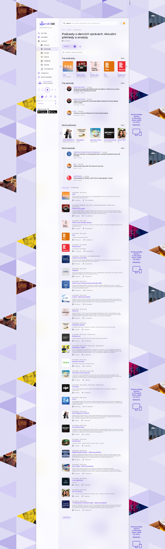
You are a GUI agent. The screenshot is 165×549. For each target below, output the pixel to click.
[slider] (41, 101)
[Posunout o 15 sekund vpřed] (43, 90)
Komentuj (40, 103)
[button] (47, 37)
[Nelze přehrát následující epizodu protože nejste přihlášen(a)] (52, 90)
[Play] (47, 90)
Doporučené (65, 187)
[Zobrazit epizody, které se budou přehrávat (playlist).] (55, 96)
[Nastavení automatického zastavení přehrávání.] (46, 97)
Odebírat (66, 46)
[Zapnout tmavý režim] (122, 23)
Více (122, 58)
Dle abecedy (75, 187)
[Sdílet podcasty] (80, 46)
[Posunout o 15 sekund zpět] (39, 90)
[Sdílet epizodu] (123, 90)
